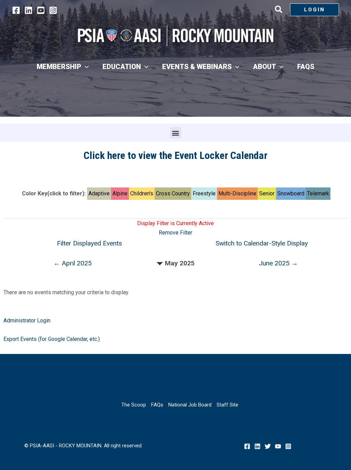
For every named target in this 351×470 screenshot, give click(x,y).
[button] (279, 10)
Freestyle (204, 193)
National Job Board (189, 405)
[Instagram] (53, 10)
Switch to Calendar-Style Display (262, 243)
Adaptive (99, 193)
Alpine (120, 193)
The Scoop (133, 405)
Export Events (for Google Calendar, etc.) (51, 339)
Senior (267, 193)
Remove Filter (175, 232)
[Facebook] (16, 10)
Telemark (318, 193)
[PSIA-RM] (175, 36)
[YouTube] (41, 10)
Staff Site (227, 405)
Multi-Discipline (237, 193)
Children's (141, 193)
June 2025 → (278, 263)
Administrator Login (26, 320)
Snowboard (290, 193)
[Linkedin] (28, 10)
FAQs (157, 405)
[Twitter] (268, 446)
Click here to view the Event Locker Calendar (175, 155)
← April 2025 (72, 263)
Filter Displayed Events (89, 243)
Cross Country (173, 193)
